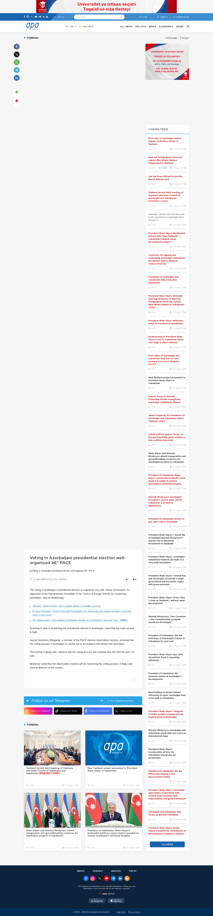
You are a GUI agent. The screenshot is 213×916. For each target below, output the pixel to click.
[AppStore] (116, 901)
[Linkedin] (43, 17)
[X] (32, 17)
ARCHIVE (116, 871)
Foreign (184, 38)
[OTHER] (186, 26)
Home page (171, 38)
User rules (121, 912)
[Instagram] (28, 16)
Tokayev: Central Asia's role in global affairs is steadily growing (66, 606)
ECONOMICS (166, 26)
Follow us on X (126, 711)
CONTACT (98, 871)
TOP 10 (132, 871)
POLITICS (140, 26)
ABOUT (80, 871)
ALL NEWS (126, 26)
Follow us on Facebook (99, 711)
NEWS (152, 26)
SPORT (180, 26)
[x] (99, 879)
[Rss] (47, 17)
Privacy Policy (134, 912)
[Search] (121, 17)
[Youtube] (36, 17)
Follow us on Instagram (40, 711)
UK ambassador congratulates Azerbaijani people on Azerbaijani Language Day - (80, 620)
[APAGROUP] (106, 894)
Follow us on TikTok (68, 711)
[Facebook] (24, 16)
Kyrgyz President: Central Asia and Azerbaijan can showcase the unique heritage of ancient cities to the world (81, 613)
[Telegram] (40, 17)
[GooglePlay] (97, 901)
